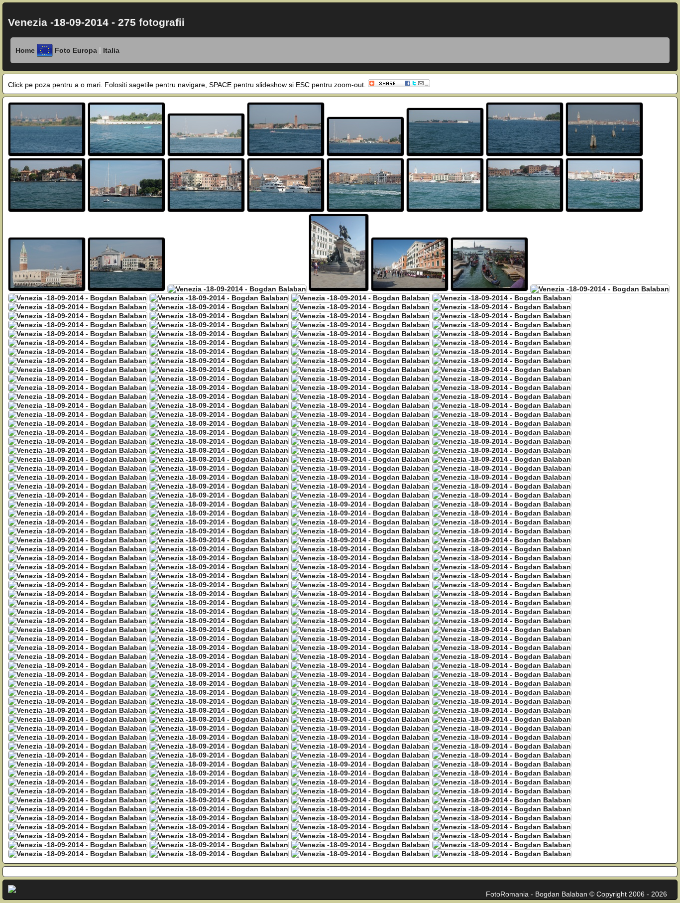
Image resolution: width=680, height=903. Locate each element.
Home (25, 50)
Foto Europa (77, 50)
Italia (110, 50)
